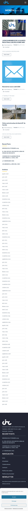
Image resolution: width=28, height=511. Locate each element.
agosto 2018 (5, 357)
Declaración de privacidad (18, 508)
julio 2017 (4, 388)
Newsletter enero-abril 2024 (11, 86)
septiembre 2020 (6, 290)
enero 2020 (5, 309)
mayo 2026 (5, 183)
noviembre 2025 (6, 202)
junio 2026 (4, 180)
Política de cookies (8, 508)
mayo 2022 (5, 268)
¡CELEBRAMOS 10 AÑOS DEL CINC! (11, 164)
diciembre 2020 (6, 281)
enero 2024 (5, 233)
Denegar (14, 501)
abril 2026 (4, 186)
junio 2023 (4, 243)
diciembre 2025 (6, 199)
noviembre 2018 (6, 347)
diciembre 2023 (6, 237)
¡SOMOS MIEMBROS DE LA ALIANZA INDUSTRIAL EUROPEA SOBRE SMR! (13, 41)
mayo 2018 (5, 366)
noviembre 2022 (6, 256)
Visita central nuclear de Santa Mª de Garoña (13, 124)
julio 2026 (4, 177)
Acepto (14, 497)
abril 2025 (4, 208)
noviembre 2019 (6, 316)
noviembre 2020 (6, 284)
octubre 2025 (5, 205)
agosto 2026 (5, 173)
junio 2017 (4, 391)
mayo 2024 (5, 227)
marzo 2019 (5, 338)
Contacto (4, 467)
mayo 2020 (5, 300)
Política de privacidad (8, 473)
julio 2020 (4, 293)
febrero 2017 (5, 398)
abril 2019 (4, 334)
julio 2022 (4, 262)
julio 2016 (4, 404)
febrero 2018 (5, 372)
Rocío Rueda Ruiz (8, 45)
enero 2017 (5, 401)
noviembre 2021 (6, 278)
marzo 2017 (5, 394)
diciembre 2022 (6, 252)
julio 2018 (4, 360)
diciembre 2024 (6, 218)
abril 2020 (4, 303)
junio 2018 (4, 363)
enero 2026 (5, 196)
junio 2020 (4, 297)
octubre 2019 (5, 319)
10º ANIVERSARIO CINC (8, 161)
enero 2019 (5, 341)
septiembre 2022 (6, 259)
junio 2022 (4, 265)
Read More (7, 54)
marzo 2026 (5, 189)
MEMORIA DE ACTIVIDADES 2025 (10, 148)
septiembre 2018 (6, 353)
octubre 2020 (5, 287)
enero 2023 (5, 249)
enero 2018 (5, 376)
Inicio (3, 458)
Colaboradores (6, 464)
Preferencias (14, 505)
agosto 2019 (5, 325)
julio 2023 (4, 240)
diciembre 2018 (6, 344)
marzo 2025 (5, 211)
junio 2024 (4, 224)
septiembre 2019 (6, 322)
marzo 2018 (5, 369)
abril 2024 (4, 230)
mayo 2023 (5, 246)
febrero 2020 (5, 306)
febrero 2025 (5, 215)
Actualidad (6, 47)
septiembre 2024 (6, 221)
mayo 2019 (5, 331)
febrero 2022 (5, 271)
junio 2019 (4, 328)
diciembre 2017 (6, 379)
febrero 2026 (5, 192)
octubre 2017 (5, 385)
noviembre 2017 (6, 382)
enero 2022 (5, 274)
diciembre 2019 (6, 312)
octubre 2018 (5, 350)
